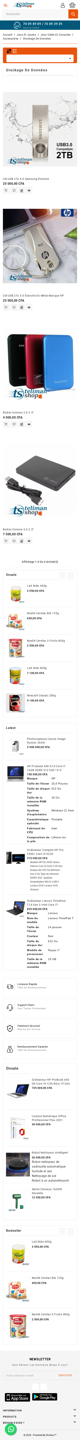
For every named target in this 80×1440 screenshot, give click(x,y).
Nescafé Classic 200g (41, 695)
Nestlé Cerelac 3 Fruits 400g (46, 640)
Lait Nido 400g (37, 585)
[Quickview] (29, 190)
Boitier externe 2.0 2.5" (18, 412)
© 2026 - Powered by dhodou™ (40, 1435)
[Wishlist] (14, 190)
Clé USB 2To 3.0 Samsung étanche (26, 178)
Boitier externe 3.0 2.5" (18, 529)
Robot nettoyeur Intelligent (50, 1152)
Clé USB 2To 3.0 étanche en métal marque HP (33, 295)
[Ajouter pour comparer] (21, 190)
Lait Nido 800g (37, 668)
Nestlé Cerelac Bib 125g (43, 613)
